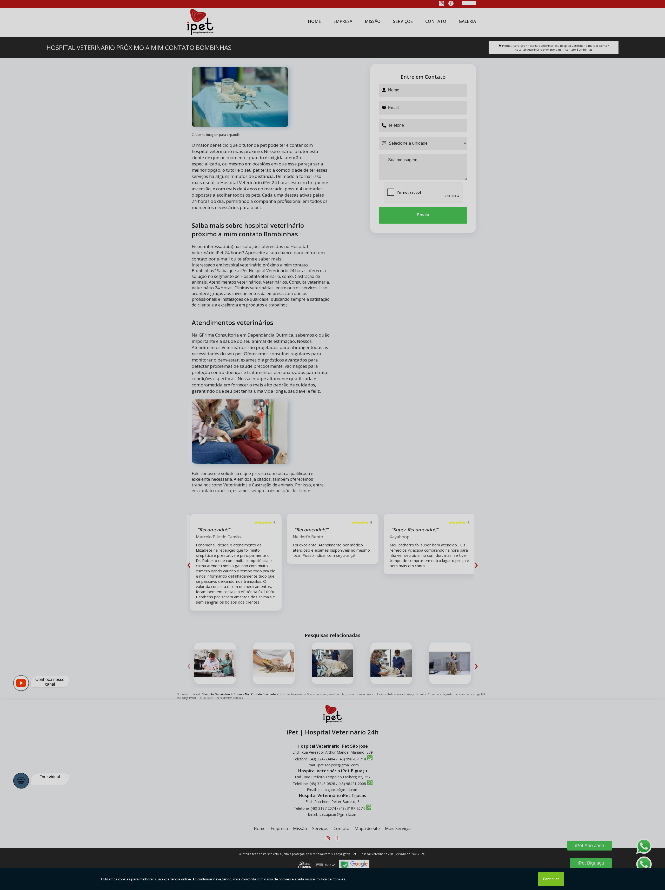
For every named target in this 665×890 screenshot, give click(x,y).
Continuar (551, 879)
